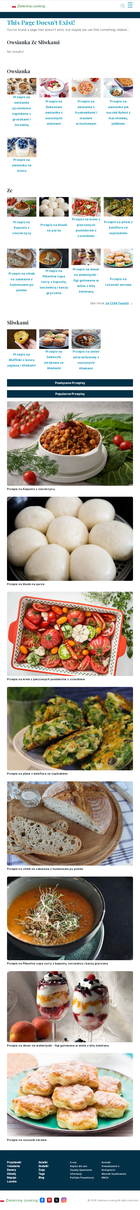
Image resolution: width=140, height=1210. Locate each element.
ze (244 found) (117, 303)
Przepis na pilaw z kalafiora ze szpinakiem (118, 227)
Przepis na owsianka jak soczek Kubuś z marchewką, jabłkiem (118, 112)
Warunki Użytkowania (114, 1173)
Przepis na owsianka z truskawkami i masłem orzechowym (86, 112)
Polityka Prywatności (82, 1177)
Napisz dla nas (78, 1166)
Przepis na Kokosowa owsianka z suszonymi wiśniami (54, 112)
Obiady (11, 1173)
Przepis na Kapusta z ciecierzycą (21, 227)
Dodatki (43, 1166)
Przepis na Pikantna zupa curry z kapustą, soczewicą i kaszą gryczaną (54, 282)
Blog (41, 1177)
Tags (42, 1173)
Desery (11, 1169)
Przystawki (14, 1162)
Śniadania (13, 1166)
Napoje (11, 1177)
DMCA (105, 1177)
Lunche (12, 1181)
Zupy (42, 1169)
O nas (73, 1162)
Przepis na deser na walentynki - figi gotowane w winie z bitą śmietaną (86, 280)
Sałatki (43, 1162)
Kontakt (106, 1162)
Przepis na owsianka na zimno (22, 165)
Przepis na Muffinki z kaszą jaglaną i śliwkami (22, 360)
